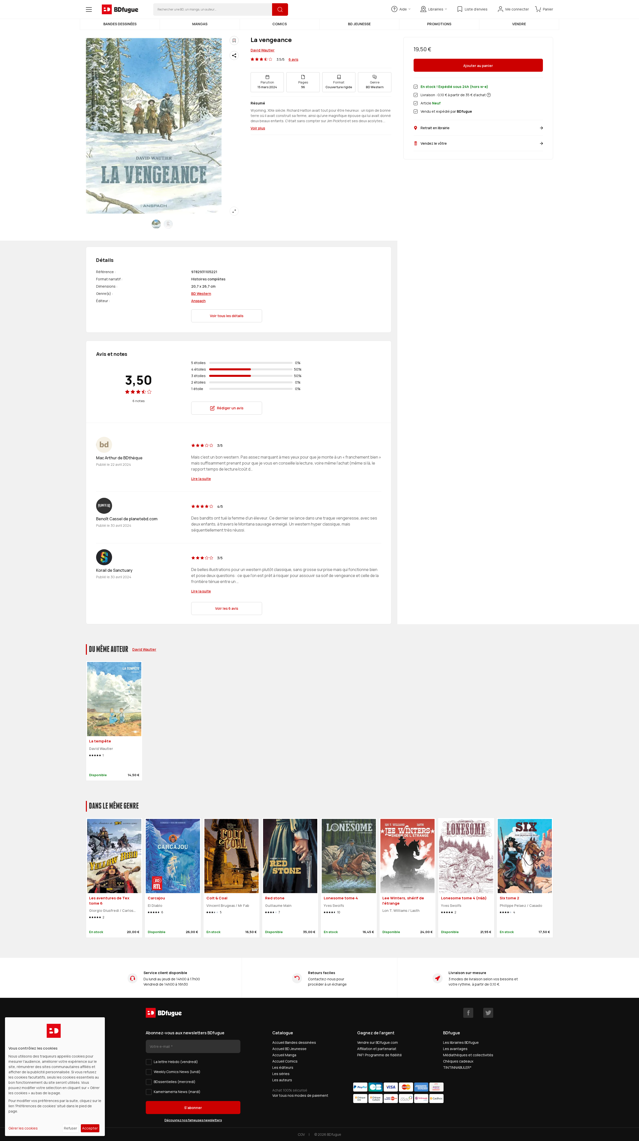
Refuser (70, 1128)
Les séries (281, 1073)
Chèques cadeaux (458, 1061)
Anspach (198, 300)
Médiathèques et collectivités (468, 1055)
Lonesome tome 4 (341, 898)
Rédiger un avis (230, 408)
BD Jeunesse (359, 23)
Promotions (439, 23)
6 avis (293, 59)
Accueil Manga (284, 1055)
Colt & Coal (216, 898)
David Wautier (263, 50)
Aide (403, 9)
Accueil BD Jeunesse (289, 1048)
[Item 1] (168, 224)
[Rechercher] (280, 9)
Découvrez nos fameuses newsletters (193, 1120)
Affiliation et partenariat (376, 1048)
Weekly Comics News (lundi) (177, 1071)
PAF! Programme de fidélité (379, 1055)
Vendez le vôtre (434, 143)
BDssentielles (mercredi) (174, 1081)
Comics (279, 23)
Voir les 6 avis (226, 608)
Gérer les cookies (23, 1128)
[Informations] (489, 95)
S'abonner (193, 1107)
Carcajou (156, 898)
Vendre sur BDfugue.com (377, 1042)
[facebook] (468, 1013)
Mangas (199, 23)
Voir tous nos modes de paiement (300, 1095)
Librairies (435, 9)
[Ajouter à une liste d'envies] (234, 40)
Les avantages (455, 1048)
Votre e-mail (160, 1046)
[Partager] (234, 55)
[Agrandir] (234, 211)
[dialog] (55, 1076)
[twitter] (488, 1013)
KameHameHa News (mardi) (177, 1091)
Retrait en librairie (435, 127)
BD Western (201, 293)
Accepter (90, 1128)
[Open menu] (89, 9)
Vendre (519, 23)
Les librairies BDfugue (461, 1042)
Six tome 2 (509, 898)
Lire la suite (201, 478)
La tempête (100, 741)
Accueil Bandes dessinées (294, 1042)
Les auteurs (282, 1080)
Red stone (275, 898)
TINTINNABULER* (457, 1067)
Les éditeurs (282, 1067)
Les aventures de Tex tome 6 (109, 900)
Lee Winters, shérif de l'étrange (403, 900)
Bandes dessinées (120, 23)
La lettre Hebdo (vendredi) (176, 1061)
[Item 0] (156, 224)
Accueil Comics (285, 1061)
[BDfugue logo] (120, 9)
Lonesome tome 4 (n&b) (464, 898)
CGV (301, 1134)
